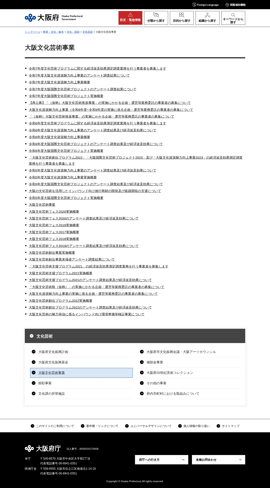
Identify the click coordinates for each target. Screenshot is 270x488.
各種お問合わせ (206, 459)
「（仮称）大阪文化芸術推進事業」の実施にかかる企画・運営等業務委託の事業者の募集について (101, 116)
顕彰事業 (45, 383)
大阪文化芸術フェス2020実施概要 (54, 211)
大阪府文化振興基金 (53, 362)
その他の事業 (156, 383)
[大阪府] (54, 18)
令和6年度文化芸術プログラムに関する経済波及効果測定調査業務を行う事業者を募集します (97, 123)
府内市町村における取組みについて (173, 393)
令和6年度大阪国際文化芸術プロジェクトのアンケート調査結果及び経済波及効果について (96, 144)
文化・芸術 (73, 31)
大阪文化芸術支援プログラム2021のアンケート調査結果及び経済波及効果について (90, 280)
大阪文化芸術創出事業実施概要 (52, 253)
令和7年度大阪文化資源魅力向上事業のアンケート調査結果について (79, 75)
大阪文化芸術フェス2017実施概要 (54, 232)
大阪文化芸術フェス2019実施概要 (54, 225)
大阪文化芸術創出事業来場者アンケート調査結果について (72, 259)
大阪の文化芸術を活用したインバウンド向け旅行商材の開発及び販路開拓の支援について (95, 191)
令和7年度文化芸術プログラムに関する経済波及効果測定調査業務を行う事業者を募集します (97, 68)
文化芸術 (87, 31)
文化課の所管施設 (51, 393)
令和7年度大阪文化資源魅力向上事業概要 (59, 82)
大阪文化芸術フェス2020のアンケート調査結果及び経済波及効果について (84, 218)
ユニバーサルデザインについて (151, 426)
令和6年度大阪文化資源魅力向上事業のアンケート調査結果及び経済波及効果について (92, 130)
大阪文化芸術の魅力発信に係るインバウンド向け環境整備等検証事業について (87, 314)
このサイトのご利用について (55, 426)
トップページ (32, 31)
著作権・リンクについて (102, 426)
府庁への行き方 (149, 459)
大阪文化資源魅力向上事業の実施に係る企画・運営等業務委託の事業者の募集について (93, 294)
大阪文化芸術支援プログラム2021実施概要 (60, 273)
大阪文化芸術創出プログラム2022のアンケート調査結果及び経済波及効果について (90, 307)
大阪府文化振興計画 (53, 352)
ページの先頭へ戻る (247, 445)
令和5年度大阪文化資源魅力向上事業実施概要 (63, 177)
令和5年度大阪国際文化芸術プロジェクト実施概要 (66, 198)
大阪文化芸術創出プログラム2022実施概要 (60, 301)
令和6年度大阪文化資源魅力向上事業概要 (59, 137)
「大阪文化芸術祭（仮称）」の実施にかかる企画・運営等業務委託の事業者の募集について (96, 287)
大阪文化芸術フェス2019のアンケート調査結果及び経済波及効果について (84, 246)
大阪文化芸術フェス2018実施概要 (54, 239)
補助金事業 (155, 362)
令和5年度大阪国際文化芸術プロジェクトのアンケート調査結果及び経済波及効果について (96, 184)
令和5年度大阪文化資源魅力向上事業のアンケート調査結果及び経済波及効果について (92, 170)
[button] (205, 4)
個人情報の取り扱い (196, 426)
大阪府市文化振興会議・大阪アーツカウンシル (181, 352)
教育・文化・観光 (53, 31)
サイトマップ (231, 426)
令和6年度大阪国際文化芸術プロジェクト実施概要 (66, 151)
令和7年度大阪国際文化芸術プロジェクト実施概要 (66, 96)
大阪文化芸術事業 (42, 205)
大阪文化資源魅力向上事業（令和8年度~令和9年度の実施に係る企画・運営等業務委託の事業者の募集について (111, 110)
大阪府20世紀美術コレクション (170, 373)
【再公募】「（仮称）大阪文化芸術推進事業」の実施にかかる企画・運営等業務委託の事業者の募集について (110, 103)
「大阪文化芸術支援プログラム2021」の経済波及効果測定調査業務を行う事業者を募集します (98, 266)
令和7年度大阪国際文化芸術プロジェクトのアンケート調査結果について (82, 89)
